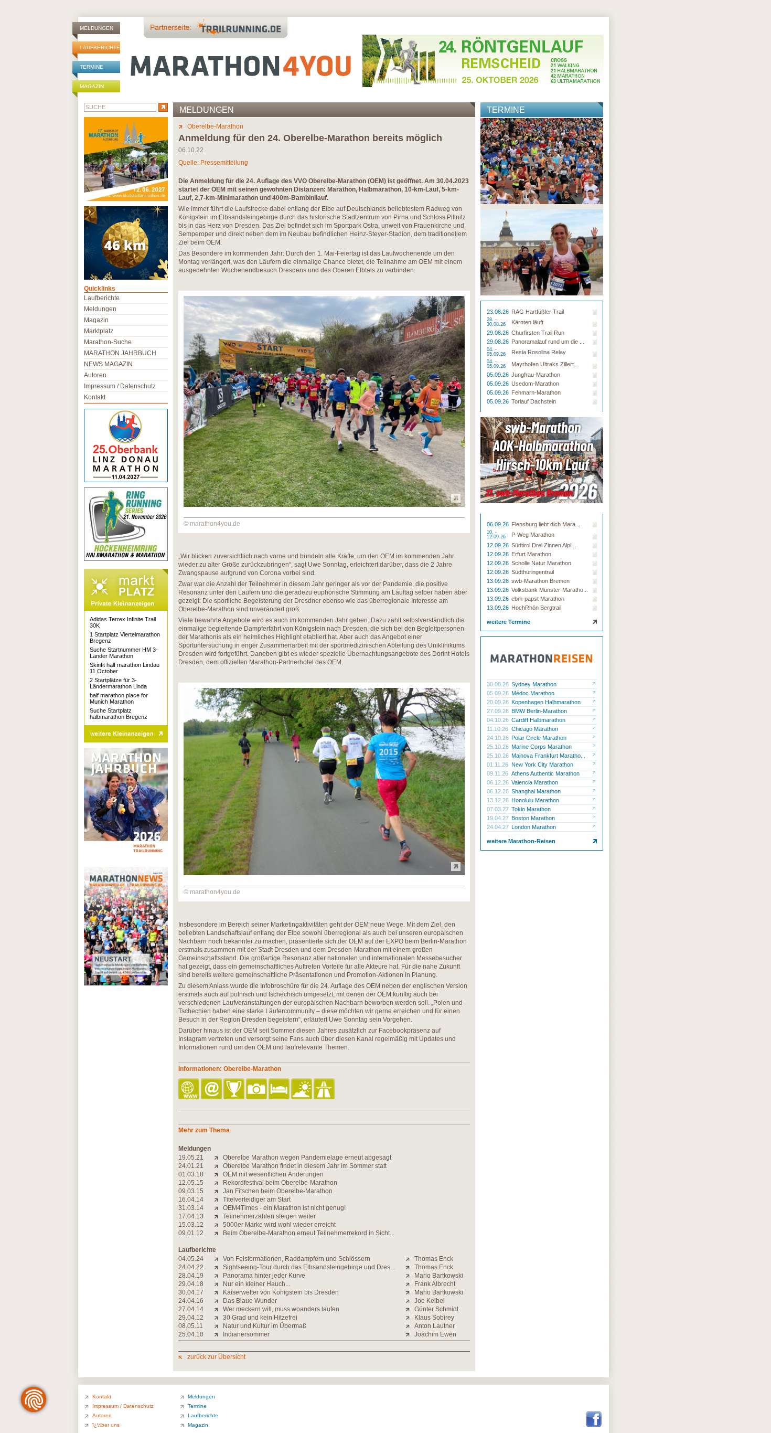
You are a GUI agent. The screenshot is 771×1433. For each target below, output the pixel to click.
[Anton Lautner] (409, 1326)
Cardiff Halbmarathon (538, 720)
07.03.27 (498, 809)
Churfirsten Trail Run (537, 333)
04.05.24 (191, 1258)
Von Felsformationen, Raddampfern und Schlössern (296, 1258)
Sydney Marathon (533, 684)
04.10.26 (498, 720)
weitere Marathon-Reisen (521, 841)
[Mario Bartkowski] (409, 1275)
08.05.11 (190, 1326)
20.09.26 (498, 702)
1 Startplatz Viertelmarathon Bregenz (125, 637)
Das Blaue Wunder (250, 1300)
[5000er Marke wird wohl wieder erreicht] (218, 1224)
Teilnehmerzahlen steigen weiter (269, 1216)
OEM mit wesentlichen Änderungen (273, 1174)
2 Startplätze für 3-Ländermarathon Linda (118, 683)
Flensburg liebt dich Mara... (545, 524)
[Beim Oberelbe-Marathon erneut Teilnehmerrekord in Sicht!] (218, 1233)
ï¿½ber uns (106, 1425)
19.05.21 (191, 1157)
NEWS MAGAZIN (108, 364)
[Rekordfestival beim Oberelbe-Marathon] (218, 1182)
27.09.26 (498, 711)
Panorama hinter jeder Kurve (264, 1275)
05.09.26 (498, 374)
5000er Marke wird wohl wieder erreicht (279, 1224)
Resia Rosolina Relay (538, 352)
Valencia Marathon (534, 782)
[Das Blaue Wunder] (218, 1300)
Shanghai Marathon (536, 791)
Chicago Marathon (534, 729)
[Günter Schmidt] (409, 1309)
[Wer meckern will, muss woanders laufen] (218, 1309)
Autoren (95, 375)
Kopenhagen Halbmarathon (546, 702)
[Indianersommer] (218, 1334)
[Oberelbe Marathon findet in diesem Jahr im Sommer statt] (218, 1166)
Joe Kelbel (429, 1300)
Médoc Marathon (532, 693)
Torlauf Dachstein (533, 401)
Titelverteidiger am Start (257, 1199)
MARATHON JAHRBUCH (120, 353)
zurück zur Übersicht (216, 1357)
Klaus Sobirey (434, 1317)
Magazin (92, 86)
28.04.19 (191, 1275)
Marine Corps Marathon (541, 747)
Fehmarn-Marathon (536, 392)
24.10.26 (498, 738)
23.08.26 (498, 312)
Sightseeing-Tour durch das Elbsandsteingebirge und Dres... (309, 1267)
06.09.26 (498, 524)
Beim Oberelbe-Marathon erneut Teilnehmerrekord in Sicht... (308, 1233)
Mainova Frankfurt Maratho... (548, 755)
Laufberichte (100, 47)
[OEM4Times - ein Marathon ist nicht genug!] (218, 1208)
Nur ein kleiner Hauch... (256, 1284)
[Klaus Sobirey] (409, 1317)
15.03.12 (191, 1224)
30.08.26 (498, 684)
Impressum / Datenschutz (120, 386)
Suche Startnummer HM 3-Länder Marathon (124, 652)
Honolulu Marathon (535, 800)
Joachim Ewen (435, 1334)
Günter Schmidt (436, 1309)
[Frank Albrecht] (409, 1284)
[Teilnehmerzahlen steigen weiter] (218, 1216)
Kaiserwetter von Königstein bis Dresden (281, 1292)
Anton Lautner (434, 1326)
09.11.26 (498, 773)
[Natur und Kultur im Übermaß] (218, 1326)
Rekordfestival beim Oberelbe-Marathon (280, 1182)
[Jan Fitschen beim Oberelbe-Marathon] (218, 1191)
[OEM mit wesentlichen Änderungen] (218, 1174)
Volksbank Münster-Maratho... (549, 590)
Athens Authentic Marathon (545, 773)
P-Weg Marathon (532, 535)
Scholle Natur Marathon (541, 563)
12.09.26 (498, 545)
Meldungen (96, 28)
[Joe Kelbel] (409, 1300)
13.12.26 (498, 800)
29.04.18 (191, 1284)
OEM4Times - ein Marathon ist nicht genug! (284, 1208)
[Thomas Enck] (409, 1258)
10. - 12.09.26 (497, 534)
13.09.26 (498, 581)
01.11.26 (498, 764)
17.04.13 (191, 1216)
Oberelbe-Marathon (215, 126)
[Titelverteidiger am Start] (218, 1199)
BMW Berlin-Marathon (539, 711)
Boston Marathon (533, 818)
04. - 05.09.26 (497, 352)
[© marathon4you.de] (324, 504)
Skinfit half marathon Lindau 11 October (124, 668)
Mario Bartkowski (438, 1275)
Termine (91, 67)
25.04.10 (191, 1334)
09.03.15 (191, 1191)
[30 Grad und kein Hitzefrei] (218, 1317)
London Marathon (533, 827)
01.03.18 (191, 1174)
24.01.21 (191, 1166)
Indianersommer (246, 1334)
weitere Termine (508, 622)
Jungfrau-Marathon (535, 374)
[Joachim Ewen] (409, 1334)
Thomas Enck (433, 1258)
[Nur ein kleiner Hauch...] (218, 1284)
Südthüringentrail (532, 572)
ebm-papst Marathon (537, 599)
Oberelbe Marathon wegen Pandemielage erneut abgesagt (307, 1157)
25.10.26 (498, 747)
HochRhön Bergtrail (536, 607)
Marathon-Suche (108, 342)
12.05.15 (191, 1182)
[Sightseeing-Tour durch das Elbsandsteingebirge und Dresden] (218, 1267)
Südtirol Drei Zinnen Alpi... (543, 545)
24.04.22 (191, 1267)
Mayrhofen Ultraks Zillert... (545, 364)
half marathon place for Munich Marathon (119, 698)
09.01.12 (191, 1233)
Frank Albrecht (434, 1284)
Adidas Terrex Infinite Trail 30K (123, 622)
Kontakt (94, 397)
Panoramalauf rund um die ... (547, 341)
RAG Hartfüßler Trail (537, 312)
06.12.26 (498, 782)
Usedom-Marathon (535, 383)
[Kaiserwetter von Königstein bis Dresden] (218, 1292)
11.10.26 (498, 729)
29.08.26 (498, 333)
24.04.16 (191, 1300)
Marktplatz (98, 331)
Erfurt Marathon (531, 554)
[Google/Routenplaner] (325, 1089)
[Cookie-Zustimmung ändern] (33, 1399)
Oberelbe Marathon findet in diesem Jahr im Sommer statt (305, 1166)
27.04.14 (191, 1309)
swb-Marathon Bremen (540, 581)
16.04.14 (191, 1199)
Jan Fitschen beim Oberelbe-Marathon (278, 1191)
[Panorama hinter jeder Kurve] (218, 1275)
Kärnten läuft (527, 322)
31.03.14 (191, 1208)
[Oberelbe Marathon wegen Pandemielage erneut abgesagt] (218, 1157)
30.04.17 (191, 1292)
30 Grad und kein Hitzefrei (260, 1317)
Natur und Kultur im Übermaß (264, 1326)
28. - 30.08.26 (497, 322)
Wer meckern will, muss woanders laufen (281, 1309)
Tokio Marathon (531, 809)
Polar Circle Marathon (538, 738)
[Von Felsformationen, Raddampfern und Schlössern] (218, 1258)
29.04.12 (191, 1317)
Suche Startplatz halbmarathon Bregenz (118, 713)
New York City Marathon (542, 764)
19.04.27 (498, 818)
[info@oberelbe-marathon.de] (212, 1089)
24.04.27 (498, 827)
